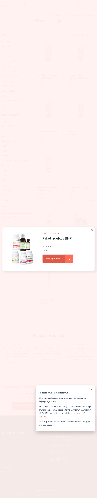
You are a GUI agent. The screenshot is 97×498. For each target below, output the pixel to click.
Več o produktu (53, 258)
